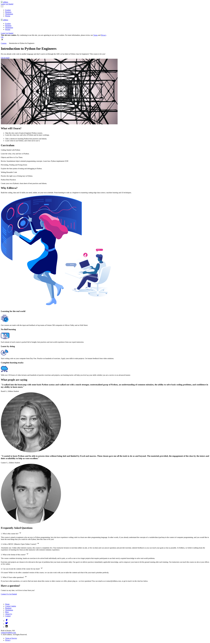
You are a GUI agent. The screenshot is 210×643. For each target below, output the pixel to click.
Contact (8, 616)
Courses (3, 43)
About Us (8, 614)
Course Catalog (10, 606)
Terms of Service (11, 638)
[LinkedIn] (6, 627)
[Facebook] (6, 621)
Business (8, 12)
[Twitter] (6, 624)
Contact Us (5, 594)
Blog (7, 612)
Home (7, 604)
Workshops (9, 14)
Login (3, 4)
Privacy (103, 35)
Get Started (9, 4)
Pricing (7, 16)
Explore (8, 10)
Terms (95, 35)
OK (2, 37)
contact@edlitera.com (8, 632)
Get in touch (5, 58)
